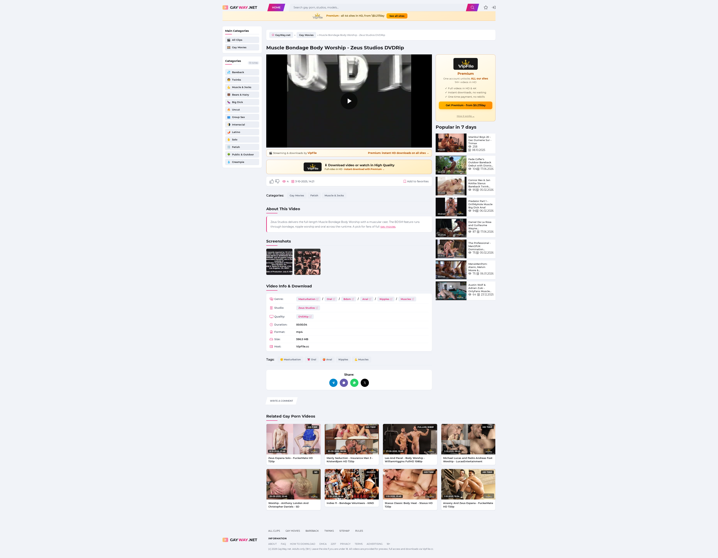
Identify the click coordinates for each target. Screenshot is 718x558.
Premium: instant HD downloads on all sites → (398, 152)
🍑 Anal (327, 359)
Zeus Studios (306, 307)
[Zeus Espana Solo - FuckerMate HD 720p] (293, 439)
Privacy (345, 543)
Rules (359, 530)
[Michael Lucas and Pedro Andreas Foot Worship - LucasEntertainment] (468, 439)
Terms (359, 543)
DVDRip (303, 316)
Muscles (406, 299)
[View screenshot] (279, 262)
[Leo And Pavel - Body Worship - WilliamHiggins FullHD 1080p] (410, 439)
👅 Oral (311, 359)
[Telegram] (333, 383)
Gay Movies (306, 34)
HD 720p (312, 427)
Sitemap (344, 530)
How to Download (302, 543)
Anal (365, 299)
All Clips (274, 530)
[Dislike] (277, 181)
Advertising (375, 543)
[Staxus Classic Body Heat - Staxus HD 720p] (410, 484)
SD (315, 472)
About (272, 543)
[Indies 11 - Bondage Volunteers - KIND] (352, 484)
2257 (333, 543)
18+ (388, 543)
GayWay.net (283, 34)
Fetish (314, 195)
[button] (486, 7)
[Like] (272, 181)
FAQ (283, 543)
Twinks (329, 530)
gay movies (387, 226)
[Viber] (344, 383)
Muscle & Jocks (334, 195)
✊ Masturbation (290, 359)
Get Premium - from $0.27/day (466, 105)
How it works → (466, 116)
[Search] (472, 7)
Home (276, 7)
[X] (365, 383)
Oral (329, 299)
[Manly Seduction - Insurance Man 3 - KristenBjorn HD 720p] (352, 439)
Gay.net (243, 7)
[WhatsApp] (354, 383)
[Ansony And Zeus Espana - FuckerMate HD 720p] (468, 484)
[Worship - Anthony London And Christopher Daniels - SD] (293, 484)
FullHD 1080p (426, 427)
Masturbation (306, 299)
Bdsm (347, 299)
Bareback (312, 530)
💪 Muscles (362, 359)
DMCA (323, 543)
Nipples (384, 299)
